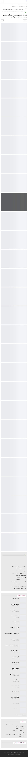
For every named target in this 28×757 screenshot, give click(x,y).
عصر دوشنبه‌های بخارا (15, 615)
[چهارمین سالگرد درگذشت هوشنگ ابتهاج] (23, 635)
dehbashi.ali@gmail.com (15, 581)
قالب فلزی (22, 732)
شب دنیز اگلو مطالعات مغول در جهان (12, 644)
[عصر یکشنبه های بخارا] (23, 652)
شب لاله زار (17, 679)
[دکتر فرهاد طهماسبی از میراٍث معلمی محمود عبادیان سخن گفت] (14, 32)
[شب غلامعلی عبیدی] (23, 600)
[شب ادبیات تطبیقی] (23, 670)
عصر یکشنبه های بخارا (15, 650)
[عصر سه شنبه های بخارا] (23, 629)
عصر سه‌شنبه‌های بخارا (15, 610)
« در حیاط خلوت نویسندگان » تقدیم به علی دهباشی (14, 724)
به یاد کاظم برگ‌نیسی (15, 697)
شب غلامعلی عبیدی (15, 598)
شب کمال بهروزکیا (15, 662)
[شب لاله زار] (23, 681)
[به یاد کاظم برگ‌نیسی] (23, 699)
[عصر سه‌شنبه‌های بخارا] (23, 612)
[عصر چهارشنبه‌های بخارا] (23, 606)
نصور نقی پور (10, 754)
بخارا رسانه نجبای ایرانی (19, 728)
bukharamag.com (14, 586)
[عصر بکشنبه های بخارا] (23, 641)
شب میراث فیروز (16, 656)
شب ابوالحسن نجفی (15, 691)
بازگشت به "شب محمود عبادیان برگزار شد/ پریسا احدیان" (14, 9)
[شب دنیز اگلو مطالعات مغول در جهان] (23, 646)
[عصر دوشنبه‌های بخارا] (23, 617)
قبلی (25, 20)
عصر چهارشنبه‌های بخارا (14, 604)
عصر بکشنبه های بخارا (15, 639)
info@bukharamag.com (17, 584)
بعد (3, 20)
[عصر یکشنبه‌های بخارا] (23, 623)
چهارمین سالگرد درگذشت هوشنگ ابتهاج (11, 633)
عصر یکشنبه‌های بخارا (15, 621)
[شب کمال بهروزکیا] (23, 664)
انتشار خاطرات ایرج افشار (19, 726)
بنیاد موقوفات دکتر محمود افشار (18, 730)
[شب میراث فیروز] (23, 658)
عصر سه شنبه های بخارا (14, 627)
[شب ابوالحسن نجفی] (23, 693)
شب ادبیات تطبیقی (15, 668)
